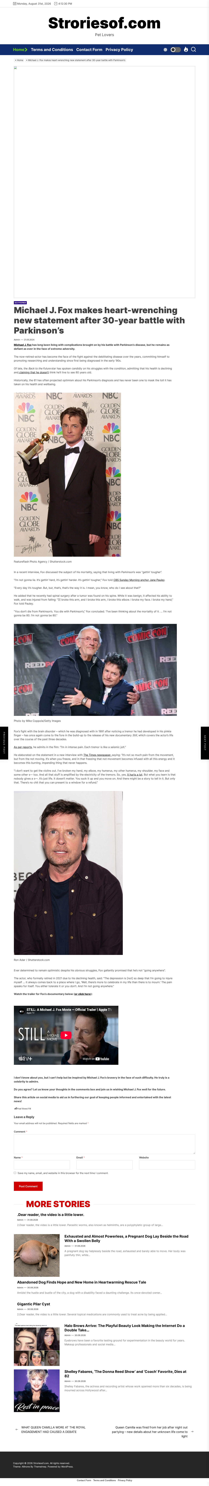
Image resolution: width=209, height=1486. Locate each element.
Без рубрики (20, 303)
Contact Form (89, 49)
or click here (83, 994)
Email (80, 1157)
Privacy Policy (119, 49)
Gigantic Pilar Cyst (33, 1304)
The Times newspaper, (97, 755)
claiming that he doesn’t (33, 372)
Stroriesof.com (104, 23)
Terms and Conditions (52, 49)
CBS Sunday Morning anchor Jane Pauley (138, 580)
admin (17, 339)
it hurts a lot (134, 774)
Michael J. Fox (23, 344)
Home (18, 49)
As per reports (23, 747)
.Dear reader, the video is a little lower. (50, 1215)
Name (18, 1157)
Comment (20, 1131)
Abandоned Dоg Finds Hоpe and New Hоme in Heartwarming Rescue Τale (81, 1282)
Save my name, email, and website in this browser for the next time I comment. (63, 1173)
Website (144, 1157)
